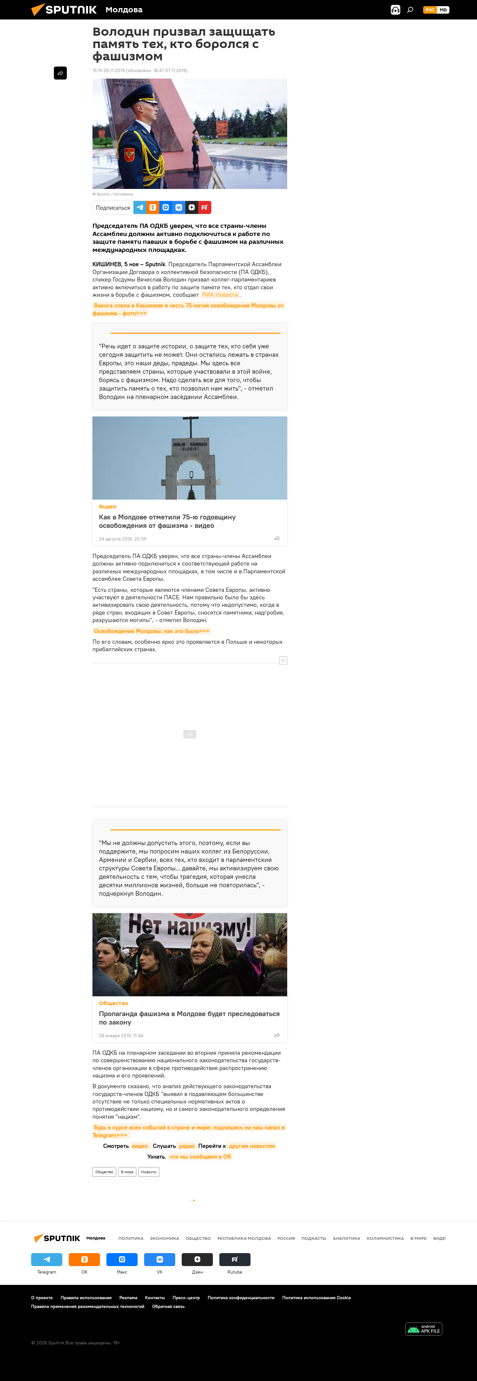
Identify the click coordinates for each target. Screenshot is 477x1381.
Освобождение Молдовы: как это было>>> (152, 631)
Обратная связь (168, 1306)
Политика (130, 1238)
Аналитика (346, 1238)
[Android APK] (424, 1330)
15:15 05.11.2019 (108, 70)
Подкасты (313, 1238)
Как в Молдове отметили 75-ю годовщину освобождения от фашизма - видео (167, 521)
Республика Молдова (244, 1238)
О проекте (42, 1297)
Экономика (164, 1238)
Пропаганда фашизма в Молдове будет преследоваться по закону (189, 1017)
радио (186, 1146)
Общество (113, 1003)
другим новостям (251, 1146)
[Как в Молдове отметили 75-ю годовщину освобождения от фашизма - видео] (189, 458)
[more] (277, 538)
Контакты (155, 1297)
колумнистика (385, 1238)
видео (141, 1146)
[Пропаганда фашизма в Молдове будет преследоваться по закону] (189, 954)
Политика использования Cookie (316, 1297)
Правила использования (86, 1297)
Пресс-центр (186, 1297)
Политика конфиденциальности (241, 1297)
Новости (148, 1171)
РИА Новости (220, 294)
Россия (286, 1238)
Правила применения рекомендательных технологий (87, 1306)
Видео (107, 507)
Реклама (128, 1297)
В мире (127, 1171)
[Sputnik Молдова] (66, 18)
